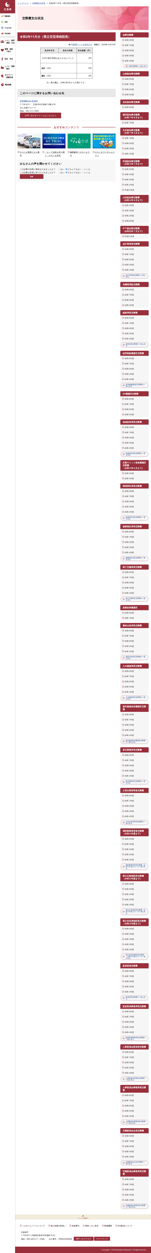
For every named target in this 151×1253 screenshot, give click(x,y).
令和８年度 (129, 40)
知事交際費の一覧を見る (138, 66)
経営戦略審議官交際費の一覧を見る (135, 385)
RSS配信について (125, 1225)
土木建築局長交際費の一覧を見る (135, 698)
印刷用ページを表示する (81, 44)
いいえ (87, 169)
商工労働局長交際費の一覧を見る (135, 599)
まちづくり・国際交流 (9, 76)
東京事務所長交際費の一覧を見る (135, 782)
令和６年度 (129, 50)
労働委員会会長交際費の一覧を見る (135, 1163)
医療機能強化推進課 (29, 101)
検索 (6, 22)
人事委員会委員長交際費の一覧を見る (135, 1079)
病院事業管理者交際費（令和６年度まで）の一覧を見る (135, 866)
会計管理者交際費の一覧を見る (135, 276)
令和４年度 (129, 60)
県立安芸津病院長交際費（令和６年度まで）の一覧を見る (135, 956)
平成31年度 (129, 190)
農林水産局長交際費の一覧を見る (135, 657)
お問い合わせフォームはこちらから (40, 115)
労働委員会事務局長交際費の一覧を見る (135, 1206)
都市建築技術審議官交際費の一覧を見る (135, 741)
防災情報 (7, 33)
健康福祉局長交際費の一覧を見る (135, 559)
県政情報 (8, 84)
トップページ (23, 3)
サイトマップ (102, 1238)
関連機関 (108, 1225)
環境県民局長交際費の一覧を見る (135, 518)
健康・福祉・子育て (9, 50)
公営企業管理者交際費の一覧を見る (135, 822)
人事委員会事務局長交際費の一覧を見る (135, 1122)
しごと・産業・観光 (10, 67)
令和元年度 (129, 221)
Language (8, 28)
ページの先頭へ (83, 1218)
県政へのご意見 (91, 1225)
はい (63, 169)
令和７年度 (129, 45)
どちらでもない (74, 169)
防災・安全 (9, 59)
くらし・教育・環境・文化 (10, 41)
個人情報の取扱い (58, 1225)
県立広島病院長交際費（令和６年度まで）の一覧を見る (135, 911)
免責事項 (75, 1225)
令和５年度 (129, 55)
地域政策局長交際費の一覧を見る (135, 454)
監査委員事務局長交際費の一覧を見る (135, 1038)
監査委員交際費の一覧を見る (135, 998)
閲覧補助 (7, 16)
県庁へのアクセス (83, 1238)
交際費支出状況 (38, 3)
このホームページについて (33, 1225)
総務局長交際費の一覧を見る (135, 345)
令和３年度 (129, 179)
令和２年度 (129, 184)
